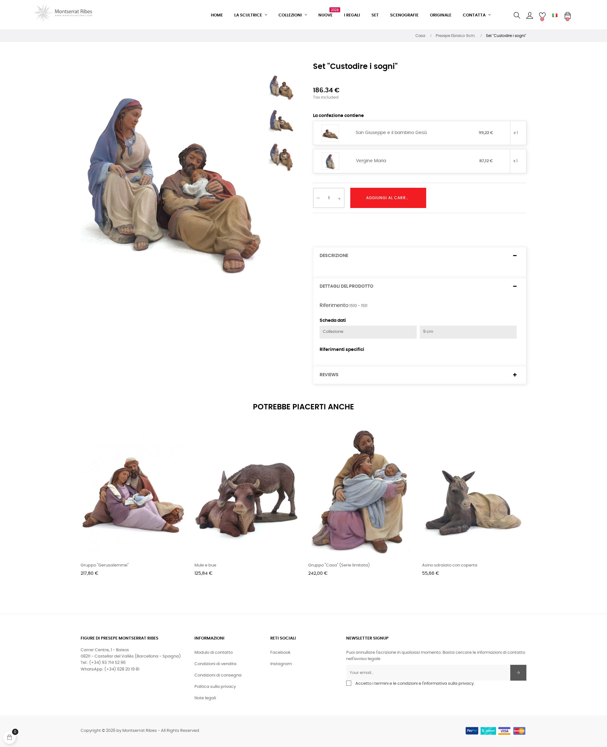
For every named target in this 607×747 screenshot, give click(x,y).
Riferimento (334, 305)
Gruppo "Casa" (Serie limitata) (339, 565)
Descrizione (334, 256)
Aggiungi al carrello (390, 198)
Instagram (281, 664)
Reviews (329, 375)
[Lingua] (555, 15)
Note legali (205, 698)
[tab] (419, 256)
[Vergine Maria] (330, 161)
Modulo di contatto (213, 653)
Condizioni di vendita (215, 664)
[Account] (529, 15)
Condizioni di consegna (218, 675)
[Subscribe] (518, 673)
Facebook (280, 653)
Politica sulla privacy (215, 687)
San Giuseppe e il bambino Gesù (391, 133)
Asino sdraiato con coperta (449, 565)
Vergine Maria (371, 161)
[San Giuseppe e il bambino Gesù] (330, 133)
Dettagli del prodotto (346, 286)
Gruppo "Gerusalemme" (105, 565)
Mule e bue (205, 565)
